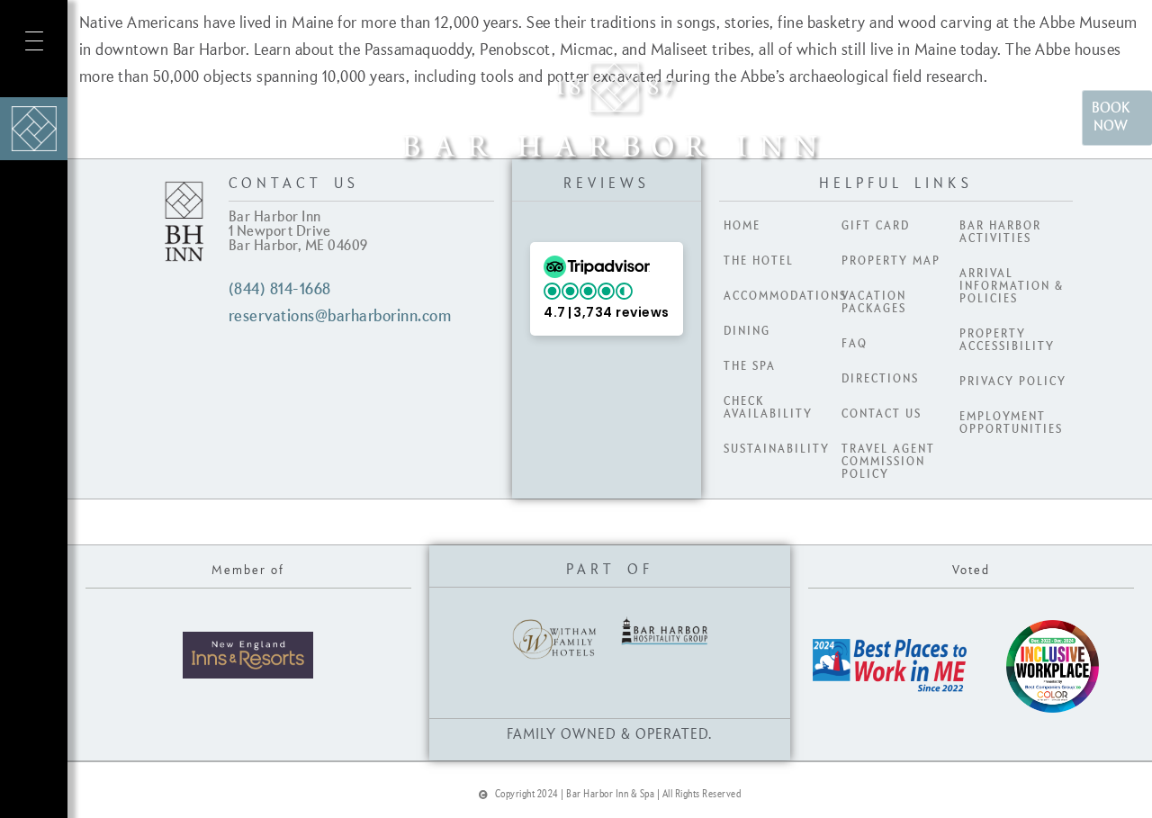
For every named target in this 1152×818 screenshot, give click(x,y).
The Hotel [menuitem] (759, 261)
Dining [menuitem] (747, 331)
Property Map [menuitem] (891, 261)
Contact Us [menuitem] (882, 414)
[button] (606, 289)
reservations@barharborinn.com (340, 317)
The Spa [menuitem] (750, 366)
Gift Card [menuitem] (876, 226)
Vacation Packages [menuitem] (874, 302)
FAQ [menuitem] (855, 343)
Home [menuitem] (742, 226)
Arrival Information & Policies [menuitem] (1011, 286)
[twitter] (31, 768)
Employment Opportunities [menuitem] (1011, 423)
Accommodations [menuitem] (780, 296)
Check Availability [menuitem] (768, 407)
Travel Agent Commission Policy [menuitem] (888, 462)
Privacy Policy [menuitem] (1012, 381)
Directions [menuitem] (880, 379)
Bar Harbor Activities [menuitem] (1000, 232)
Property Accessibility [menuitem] (1007, 340)
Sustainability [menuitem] (777, 449)
